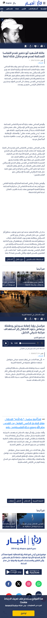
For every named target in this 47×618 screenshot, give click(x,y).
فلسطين (9, 9)
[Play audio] (6, 343)
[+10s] (42, 343)
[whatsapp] (38, 584)
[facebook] (8, 584)
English (9, 3)
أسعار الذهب (33, 9)
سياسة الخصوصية (11, 605)
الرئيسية (43, 9)
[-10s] (37, 343)
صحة (17, 9)
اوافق (23, 613)
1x (12, 343)
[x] (18, 584)
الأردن (24, 9)
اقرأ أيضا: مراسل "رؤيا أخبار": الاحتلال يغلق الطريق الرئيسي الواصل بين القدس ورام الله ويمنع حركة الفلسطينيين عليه (24, 423)
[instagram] (28, 584)
